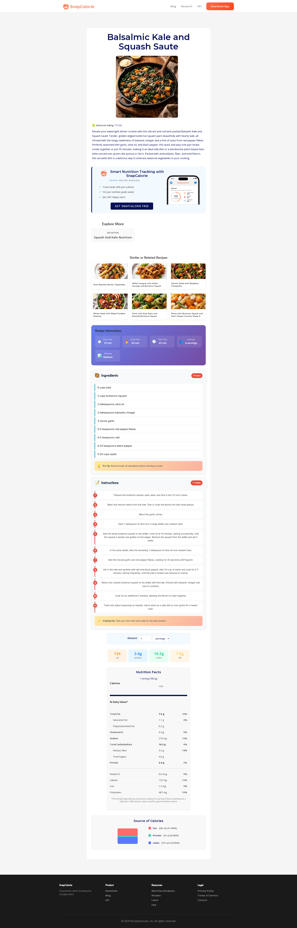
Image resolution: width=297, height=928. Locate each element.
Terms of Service (208, 895)
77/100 (118, 125)
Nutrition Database (163, 890)
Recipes (156, 895)
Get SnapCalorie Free (132, 206)
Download (111, 890)
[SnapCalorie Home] (79, 6)
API (199, 6)
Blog (173, 6)
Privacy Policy (206, 890)
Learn (155, 900)
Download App (220, 6)
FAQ (154, 904)
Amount (132, 638)
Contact (202, 900)
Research (186, 6)
